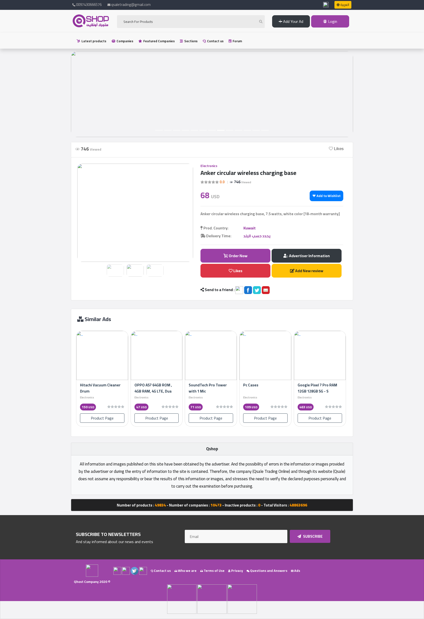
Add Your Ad (292, 21)
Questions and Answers (268, 570)
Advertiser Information (309, 255)
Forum (237, 41)
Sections (191, 41)
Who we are (187, 570)
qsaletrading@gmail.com (131, 4)
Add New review (308, 270)
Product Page (102, 418)
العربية (344, 4)
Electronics (208, 166)
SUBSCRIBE (312, 536)
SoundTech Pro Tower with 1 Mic (208, 388)
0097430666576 (88, 4)
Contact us (215, 41)
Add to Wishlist (328, 196)
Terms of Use (214, 570)
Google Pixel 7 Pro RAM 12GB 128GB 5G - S (317, 388)
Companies (124, 41)
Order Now (237, 255)
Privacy (236, 570)
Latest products (93, 41)
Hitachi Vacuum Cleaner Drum (100, 388)
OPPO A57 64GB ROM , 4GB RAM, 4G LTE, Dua (153, 388)
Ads (296, 570)
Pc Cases (250, 385)
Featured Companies (159, 41)
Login (332, 21)
